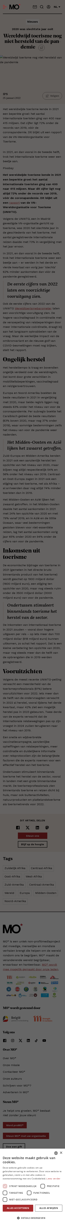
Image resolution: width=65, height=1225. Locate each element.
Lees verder (53, 1178)
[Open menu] (4, 7)
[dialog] (32, 1187)
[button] (32, 1218)
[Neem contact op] (35, 7)
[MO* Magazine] (14, 6)
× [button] (61, 1153)
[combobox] (56, 1153)
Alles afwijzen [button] (48, 1208)
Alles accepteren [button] (18, 1208)
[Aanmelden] (49, 7)
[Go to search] (42, 7)
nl (56, 7)
